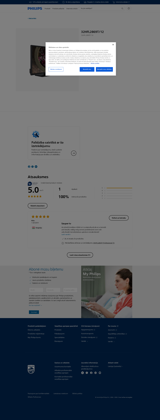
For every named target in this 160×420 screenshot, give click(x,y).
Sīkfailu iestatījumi (56, 69)
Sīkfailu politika (95, 63)
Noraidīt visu (87, 69)
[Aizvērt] (113, 44)
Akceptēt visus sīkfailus (104, 69)
